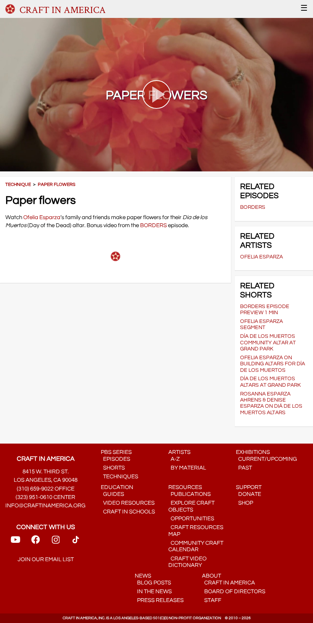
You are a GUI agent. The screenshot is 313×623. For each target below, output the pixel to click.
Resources (185, 487)
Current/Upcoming (266, 459)
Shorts (113, 468)
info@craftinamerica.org (45, 505)
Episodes (115, 459)
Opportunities (191, 518)
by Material (187, 468)
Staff (211, 600)
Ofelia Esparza (41, 217)
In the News (153, 591)
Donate (248, 494)
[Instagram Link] (56, 542)
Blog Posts (153, 583)
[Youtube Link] (15, 542)
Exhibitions (253, 452)
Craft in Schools (128, 512)
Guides (112, 494)
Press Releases (159, 600)
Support (248, 487)
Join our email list (46, 559)
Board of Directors (233, 591)
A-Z (174, 459)
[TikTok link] (75, 542)
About (211, 576)
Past (244, 468)
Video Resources (128, 503)
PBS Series (116, 452)
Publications (189, 494)
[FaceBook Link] (35, 542)
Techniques (119, 476)
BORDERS (153, 225)
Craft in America (228, 583)
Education (117, 487)
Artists (179, 452)
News (143, 576)
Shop (244, 503)
